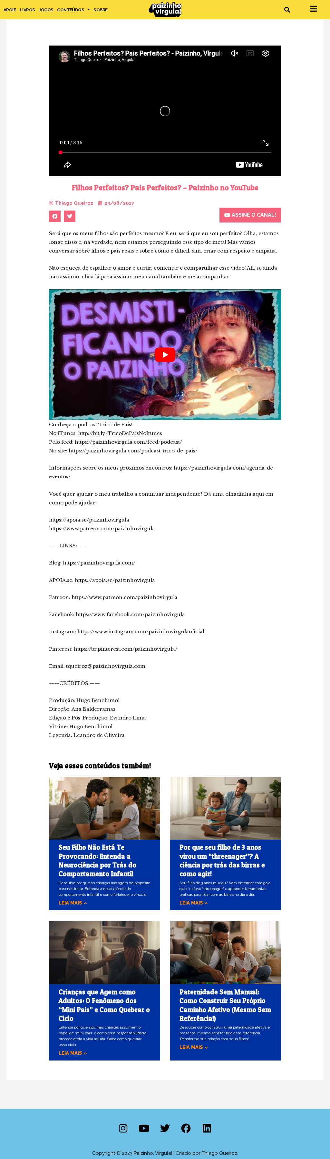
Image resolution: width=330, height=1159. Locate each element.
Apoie (10, 9)
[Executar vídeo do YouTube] (165, 354)
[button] (287, 9)
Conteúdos (70, 9)
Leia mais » (73, 903)
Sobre (100, 9)
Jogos (46, 9)
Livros (27, 9)
